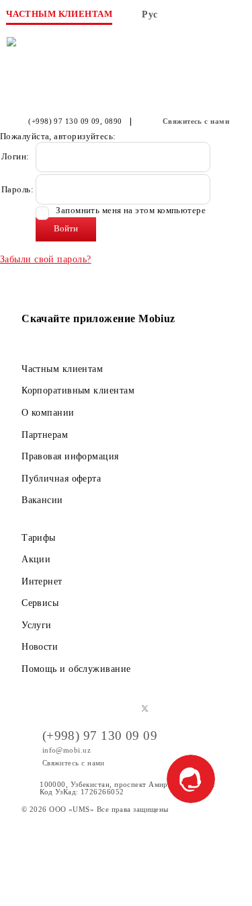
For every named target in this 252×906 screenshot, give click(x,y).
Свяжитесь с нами (196, 121)
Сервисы (40, 602)
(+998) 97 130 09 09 (64, 121)
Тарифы (39, 537)
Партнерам (45, 434)
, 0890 (111, 121)
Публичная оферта (61, 478)
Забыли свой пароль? (45, 259)
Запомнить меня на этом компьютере (130, 210)
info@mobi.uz (66, 750)
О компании (48, 412)
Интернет (42, 581)
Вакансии (42, 499)
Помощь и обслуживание (76, 668)
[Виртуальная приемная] (211, 18)
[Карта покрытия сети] (184, 18)
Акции (36, 559)
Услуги (37, 624)
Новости (40, 646)
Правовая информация (70, 456)
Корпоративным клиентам (78, 390)
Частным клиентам (62, 368)
